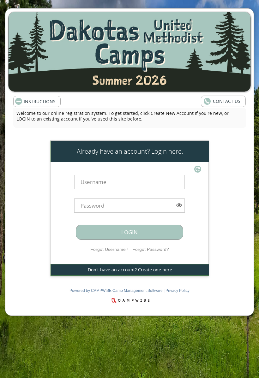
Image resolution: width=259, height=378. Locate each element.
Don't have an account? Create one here (130, 270)
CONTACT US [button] (226, 101)
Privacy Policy (178, 290)
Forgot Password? (150, 249)
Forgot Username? (109, 249)
